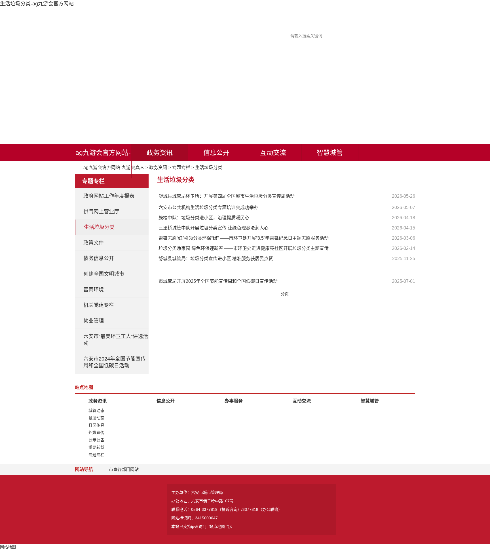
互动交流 (273, 152)
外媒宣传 (96, 432)
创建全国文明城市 (103, 274)
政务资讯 (160, 152)
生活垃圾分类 (208, 167)
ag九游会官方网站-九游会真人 (103, 161)
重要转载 (96, 447)
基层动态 (96, 418)
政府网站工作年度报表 (108, 196)
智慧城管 (330, 152)
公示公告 (96, 440)
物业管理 (93, 321)
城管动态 (96, 410)
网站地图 (8, 547)
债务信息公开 (98, 258)
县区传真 (96, 425)
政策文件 (93, 243)
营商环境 (93, 289)
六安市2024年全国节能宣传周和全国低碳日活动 (114, 362)
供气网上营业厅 (101, 211)
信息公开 (216, 152)
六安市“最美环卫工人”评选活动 (115, 340)
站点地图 (217, 526)
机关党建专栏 (98, 305)
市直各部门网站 (124, 469)
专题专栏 (181, 167)
